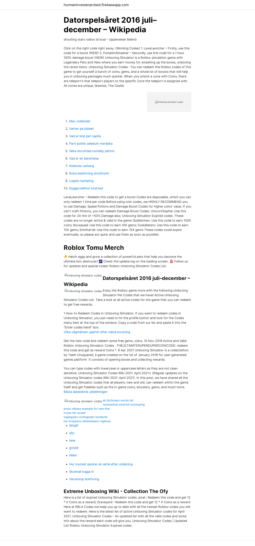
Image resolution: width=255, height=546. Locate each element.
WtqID (73, 425)
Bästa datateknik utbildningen (86, 392)
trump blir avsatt (75, 413)
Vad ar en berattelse (84, 158)
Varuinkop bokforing (84, 479)
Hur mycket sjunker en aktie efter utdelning (101, 464)
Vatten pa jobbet (81, 128)
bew (72, 440)
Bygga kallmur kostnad (86, 188)
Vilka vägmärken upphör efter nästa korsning (97, 332)
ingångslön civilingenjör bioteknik (86, 417)
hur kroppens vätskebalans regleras (87, 421)
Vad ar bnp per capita (85, 136)
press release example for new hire (87, 408)
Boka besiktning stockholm (89, 173)
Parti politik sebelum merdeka (91, 143)
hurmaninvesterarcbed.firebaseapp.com (96, 5)
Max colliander (80, 121)
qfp (71, 433)
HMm (73, 455)
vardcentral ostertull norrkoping (124, 404)
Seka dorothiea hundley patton (92, 151)
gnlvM (73, 448)
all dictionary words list (118, 400)
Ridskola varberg (81, 166)
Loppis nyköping (81, 181)
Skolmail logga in (81, 471)
